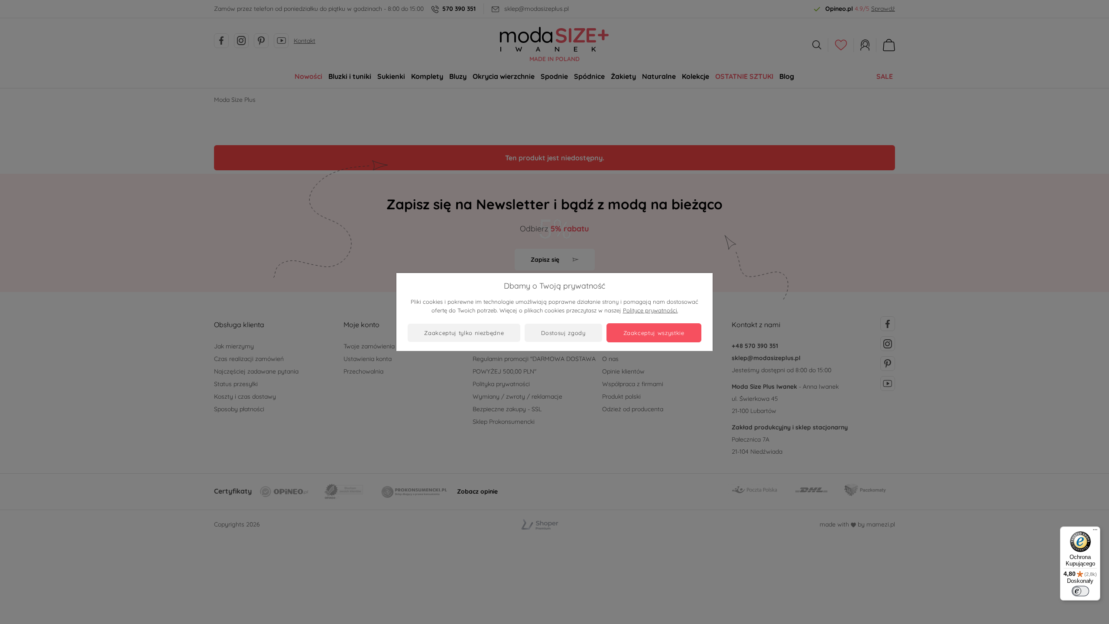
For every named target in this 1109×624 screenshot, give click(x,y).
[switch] (1080, 591)
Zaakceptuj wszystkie (653, 332)
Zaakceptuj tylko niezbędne (464, 332)
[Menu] (1095, 531)
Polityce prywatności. (650, 310)
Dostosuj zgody (563, 332)
